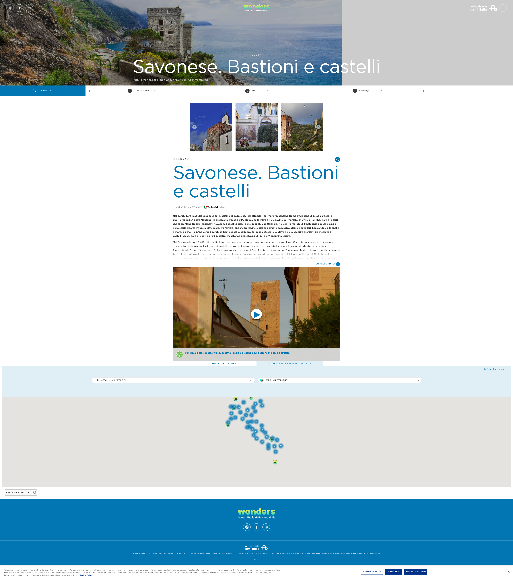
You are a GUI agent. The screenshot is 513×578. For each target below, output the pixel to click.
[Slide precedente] (90, 90)
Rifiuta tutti (393, 572)
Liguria (256, 55)
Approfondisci (327, 264)
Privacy (251, 560)
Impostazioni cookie (371, 572)
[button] (337, 159)
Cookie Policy (86, 575)
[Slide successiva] (423, 90)
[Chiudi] (509, 572)
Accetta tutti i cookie (416, 572)
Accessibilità (259, 560)
